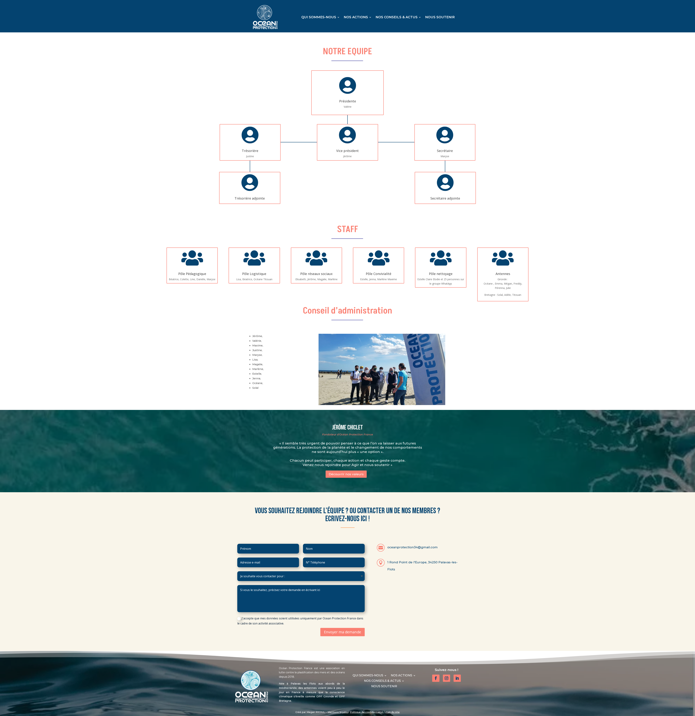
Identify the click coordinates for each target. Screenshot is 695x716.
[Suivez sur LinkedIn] (457, 678)
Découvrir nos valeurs (346, 474)
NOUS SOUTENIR (440, 17)
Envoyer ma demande (342, 632)
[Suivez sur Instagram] (446, 678)
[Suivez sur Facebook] (435, 678)
